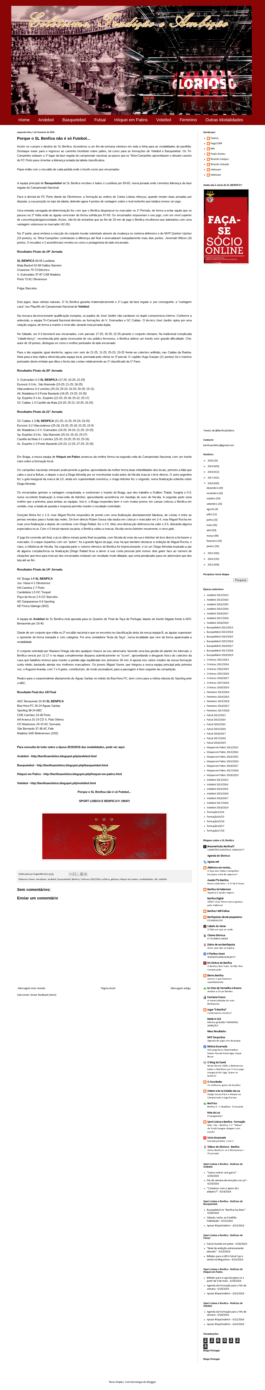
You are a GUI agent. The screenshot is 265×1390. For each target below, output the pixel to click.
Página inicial (108, 988)
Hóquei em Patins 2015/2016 (222, 761)
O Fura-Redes (214, 1081)
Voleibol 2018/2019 (217, 807)
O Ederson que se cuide (220, 929)
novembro (213, 493)
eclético (106, 879)
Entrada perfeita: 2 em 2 (220, 1141)
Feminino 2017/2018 (218, 710)
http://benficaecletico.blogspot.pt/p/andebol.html (64, 756)
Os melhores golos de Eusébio (224, 1085)
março (210, 535)
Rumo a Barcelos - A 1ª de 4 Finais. (226, 883)
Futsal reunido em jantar (220, 1244)
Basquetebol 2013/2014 (220, 632)
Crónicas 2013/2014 (218, 664)
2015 (211, 553)
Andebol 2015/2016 (218, 609)
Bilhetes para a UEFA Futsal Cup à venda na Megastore (225, 1258)
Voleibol (163, 119)
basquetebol (64, 879)
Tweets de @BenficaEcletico (218, 430)
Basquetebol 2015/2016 (220, 641)
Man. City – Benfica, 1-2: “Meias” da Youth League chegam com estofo (225, 1128)
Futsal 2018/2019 (216, 742)
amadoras (41, 879)
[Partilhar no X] (78, 874)
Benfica (76, 879)
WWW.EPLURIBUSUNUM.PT (221, 957)
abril (209, 530)
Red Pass (212, 1103)
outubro (211, 498)
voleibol (163, 879)
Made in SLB (214, 1019)
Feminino (188, 119)
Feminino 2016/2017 (218, 706)
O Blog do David (216, 1062)
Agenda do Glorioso (218, 855)
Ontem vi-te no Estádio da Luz (223, 1091)
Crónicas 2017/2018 (218, 683)
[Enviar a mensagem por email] (71, 874)
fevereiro (212, 541)
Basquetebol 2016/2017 (220, 646)
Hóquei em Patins (131, 119)
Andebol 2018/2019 (218, 623)
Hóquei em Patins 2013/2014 (222, 752)
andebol (52, 879)
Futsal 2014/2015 (216, 724)
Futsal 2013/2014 (216, 719)
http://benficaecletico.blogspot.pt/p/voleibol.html (63, 783)
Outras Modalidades (224, 119)
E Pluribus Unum (216, 953)
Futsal (100, 119)
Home (24, 119)
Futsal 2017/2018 (216, 738)
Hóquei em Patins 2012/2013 (222, 747)
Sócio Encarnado (216, 1137)
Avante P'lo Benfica (218, 880)
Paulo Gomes (218, 154)
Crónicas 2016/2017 (218, 678)
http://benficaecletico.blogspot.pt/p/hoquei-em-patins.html (82, 774)
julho (210, 514)
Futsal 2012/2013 (216, 715)
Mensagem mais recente (31, 988)
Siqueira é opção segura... (221, 892)
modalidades (146, 879)
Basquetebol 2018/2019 (220, 655)
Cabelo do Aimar (216, 926)
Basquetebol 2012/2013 (220, 627)
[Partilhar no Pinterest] (85, 874)
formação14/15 (215, 816)
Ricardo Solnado (220, 164)
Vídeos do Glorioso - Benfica (223, 1146)
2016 (211, 483)
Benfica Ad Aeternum (219, 889)
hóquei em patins (129, 879)
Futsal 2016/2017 (216, 733)
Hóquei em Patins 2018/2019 (222, 775)
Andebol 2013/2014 (218, 599)
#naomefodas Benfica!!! (220, 846)
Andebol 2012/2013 (218, 595)
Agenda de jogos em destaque (224, 1041)
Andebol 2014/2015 (218, 604)
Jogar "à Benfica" (216, 1009)
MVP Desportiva (216, 1037)
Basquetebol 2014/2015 (220, 636)
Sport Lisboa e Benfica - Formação (226, 1121)
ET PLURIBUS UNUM (217, 938)
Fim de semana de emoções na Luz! (226, 1180)
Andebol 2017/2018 (218, 618)
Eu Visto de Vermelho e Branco (224, 988)
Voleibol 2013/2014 (217, 784)
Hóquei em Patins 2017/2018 (222, 770)
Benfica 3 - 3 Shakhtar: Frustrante (225, 1107)
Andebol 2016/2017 (218, 613)
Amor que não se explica (220, 948)
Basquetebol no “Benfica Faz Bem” (226, 1210)
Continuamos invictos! (219, 1013)
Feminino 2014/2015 (218, 696)
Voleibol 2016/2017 (217, 798)
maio (210, 525)
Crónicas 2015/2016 (90, 879)
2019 (211, 466)
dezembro (213, 488)
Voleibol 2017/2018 (217, 803)
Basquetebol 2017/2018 (220, 650)
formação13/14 (215, 812)
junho (210, 520)
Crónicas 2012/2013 (218, 659)
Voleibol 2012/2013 (217, 780)
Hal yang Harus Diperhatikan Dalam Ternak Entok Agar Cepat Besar (224, 1053)
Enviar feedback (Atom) (43, 995)
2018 (211, 472)
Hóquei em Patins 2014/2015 (222, 756)
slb (156, 879)
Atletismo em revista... (219, 867)
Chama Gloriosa (216, 935)
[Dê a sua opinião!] (74, 874)
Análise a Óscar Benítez (220, 991)
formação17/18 (215, 830)
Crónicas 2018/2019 (218, 687)
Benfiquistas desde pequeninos (224, 917)
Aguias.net (213, 861)
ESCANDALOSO (215, 920)
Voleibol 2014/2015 (217, 789)
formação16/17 (215, 826)
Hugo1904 (216, 143)
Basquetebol (74, 119)
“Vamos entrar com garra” (221, 1172)
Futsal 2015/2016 (216, 729)
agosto (211, 509)
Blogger (151, 1382)
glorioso (115, 879)
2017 (211, 477)
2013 (211, 564)
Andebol (46, 119)
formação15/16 (215, 821)
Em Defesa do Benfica (219, 963)
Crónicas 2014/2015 (218, 669)
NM (213, 148)
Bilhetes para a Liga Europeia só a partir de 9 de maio (225, 1279)
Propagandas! (215, 1116)
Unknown (216, 169)
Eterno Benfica (215, 975)
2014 (211, 559)
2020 (211, 460)
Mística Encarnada (217, 1046)
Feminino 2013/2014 (218, 692)
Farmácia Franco (216, 997)
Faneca (214, 138)
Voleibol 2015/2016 (217, 793)
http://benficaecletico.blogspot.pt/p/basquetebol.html (72, 765)
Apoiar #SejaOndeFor (219, 1225)
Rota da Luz (213, 1112)
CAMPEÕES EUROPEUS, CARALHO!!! (225, 850)
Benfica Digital (215, 898)
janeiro (211, 546)
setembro (212, 504)
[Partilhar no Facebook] (82, 874)
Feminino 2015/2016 (218, 701)
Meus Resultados (216, 1031)
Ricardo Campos (220, 159)
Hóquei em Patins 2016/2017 (222, 766)
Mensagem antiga (181, 988)
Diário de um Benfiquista (221, 944)
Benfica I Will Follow (218, 911)
